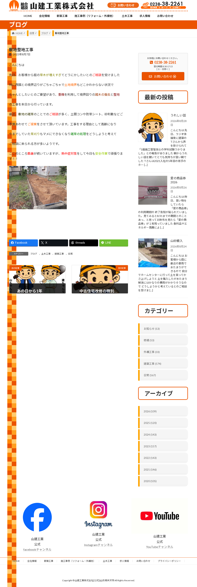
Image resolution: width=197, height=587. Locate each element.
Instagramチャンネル (98, 539)
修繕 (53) (149, 340)
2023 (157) (150, 446)
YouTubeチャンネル (159, 541)
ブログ (33, 253)
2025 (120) (150, 422)
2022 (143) (150, 457)
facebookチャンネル (37, 544)
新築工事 (48, 561)
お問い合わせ (143, 561)
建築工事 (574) (152, 363)
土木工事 (46, 253)
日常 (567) (150, 375)
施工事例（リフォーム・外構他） (78, 561)
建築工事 (59, 253)
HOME (16, 561)
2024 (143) (150, 434)
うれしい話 (178, 115)
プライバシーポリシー (169, 561)
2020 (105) (150, 481)
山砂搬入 (176, 240)
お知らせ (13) (152, 328)
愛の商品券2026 (178, 180)
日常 (70, 253)
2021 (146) (150, 469)
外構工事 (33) (152, 352)
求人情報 (124, 561)
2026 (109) (150, 411)
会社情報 (32, 561)
